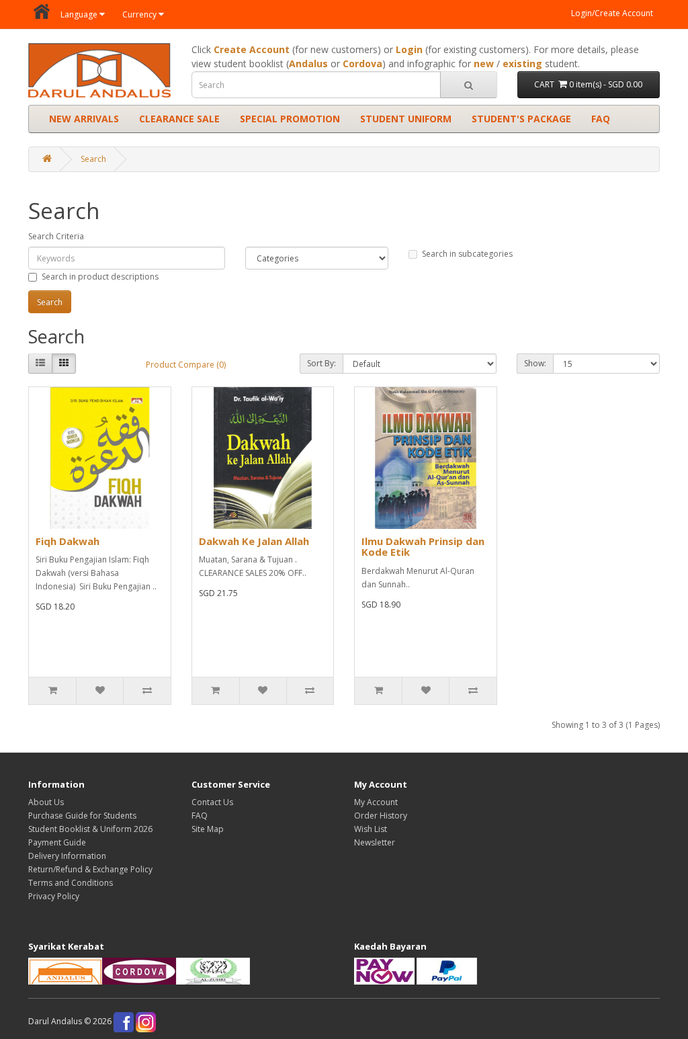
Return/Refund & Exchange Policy (90, 869)
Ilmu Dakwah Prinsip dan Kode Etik (422, 546)
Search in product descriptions (100, 276)
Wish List (370, 829)
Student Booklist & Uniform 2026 (90, 829)
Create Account (252, 49)
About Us (46, 802)
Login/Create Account (612, 13)
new (484, 63)
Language (78, 14)
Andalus (308, 63)
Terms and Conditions (70, 882)
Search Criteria (56, 236)
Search (93, 159)
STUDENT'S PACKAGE (521, 118)
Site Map (207, 829)
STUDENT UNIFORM (406, 118)
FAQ (600, 118)
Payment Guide (57, 842)
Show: (535, 363)
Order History (380, 815)
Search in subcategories (467, 253)
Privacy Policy (53, 896)
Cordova (362, 63)
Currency (139, 14)
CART (588, 84)
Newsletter (374, 842)
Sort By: (321, 363)
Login (409, 49)
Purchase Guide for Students (82, 815)
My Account (376, 802)
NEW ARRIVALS (84, 118)
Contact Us (212, 802)
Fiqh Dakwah (67, 541)
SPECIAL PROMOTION (290, 118)
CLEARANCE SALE (179, 118)
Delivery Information (67, 856)
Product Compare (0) (186, 364)
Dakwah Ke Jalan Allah (254, 541)
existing (522, 63)
